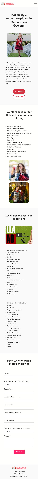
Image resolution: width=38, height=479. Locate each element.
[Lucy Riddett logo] (8, 3)
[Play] (19, 235)
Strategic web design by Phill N (19, 476)
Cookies (21, 474)
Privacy (16, 474)
